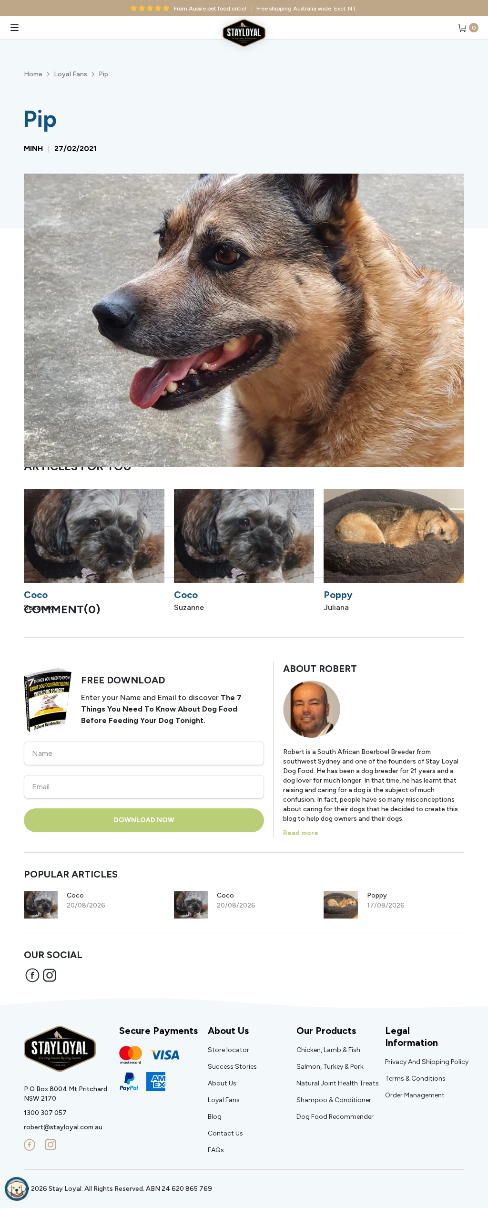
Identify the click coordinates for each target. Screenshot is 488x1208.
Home (33, 74)
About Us (228, 1030)
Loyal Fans (70, 74)
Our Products (326, 1030)
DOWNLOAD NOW (144, 820)
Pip (103, 74)
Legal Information (411, 1036)
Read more (300, 833)
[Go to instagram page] (50, 1145)
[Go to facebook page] (29, 1145)
